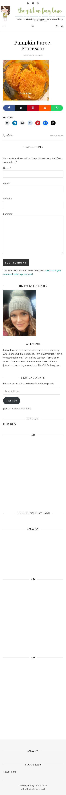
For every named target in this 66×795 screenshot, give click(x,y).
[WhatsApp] (57, 108)
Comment (8, 213)
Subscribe (11, 400)
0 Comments (56, 135)
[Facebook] (9, 108)
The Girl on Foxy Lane (33, 513)
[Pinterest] (33, 108)
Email (6, 183)
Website (7, 198)
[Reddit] (45, 108)
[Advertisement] (33, 472)
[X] (21, 108)
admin (9, 135)
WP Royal (40, 789)
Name (7, 168)
